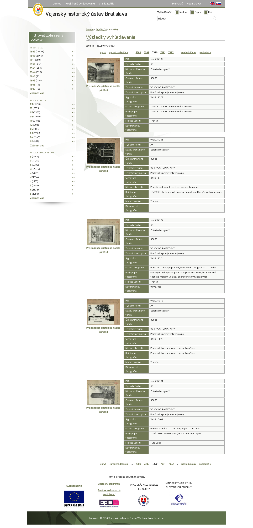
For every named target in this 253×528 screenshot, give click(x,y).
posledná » (205, 52)
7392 (171, 52)
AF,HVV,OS (101, 29)
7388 (138, 52)
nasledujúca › (188, 52)
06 (31, 128)
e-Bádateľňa (106, 3)
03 (31, 133)
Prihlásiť (177, 3)
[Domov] (38, 10)
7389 (146, 52)
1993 (32, 80)
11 (31, 108)
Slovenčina (218, 4)
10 (31, 120)
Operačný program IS (109, 483)
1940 (32, 55)
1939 (32, 51)
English (212, 4)
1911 (32, 59)
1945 (32, 68)
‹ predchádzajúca (118, 52)
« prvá (103, 52)
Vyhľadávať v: (164, 12)
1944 (33, 72)
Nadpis (183, 12)
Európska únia (74, 485)
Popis (198, 12)
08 (31, 116)
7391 (162, 52)
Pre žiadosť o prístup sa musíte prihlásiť (103, 88)
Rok (210, 12)
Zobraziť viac (37, 92)
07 (31, 112)
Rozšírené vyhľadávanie (80, 3)
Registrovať (194, 3)
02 (31, 141)
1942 (115, 29)
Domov (56, 3)
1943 (32, 76)
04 (31, 137)
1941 (32, 63)
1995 (32, 84)
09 (31, 104)
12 (31, 124)
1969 (32, 88)
